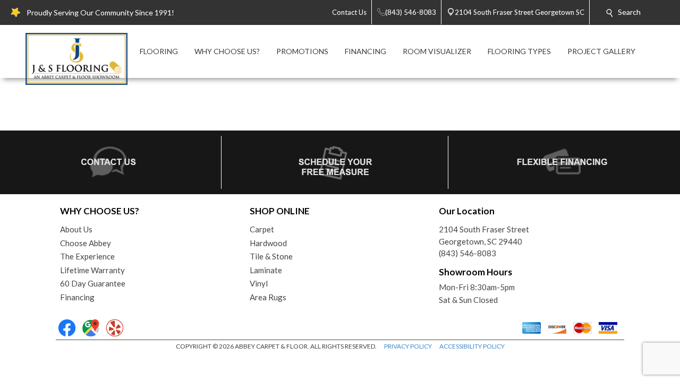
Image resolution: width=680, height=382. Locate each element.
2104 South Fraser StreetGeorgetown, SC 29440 (484, 235)
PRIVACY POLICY (408, 346)
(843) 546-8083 (467, 253)
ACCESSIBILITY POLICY (472, 346)
